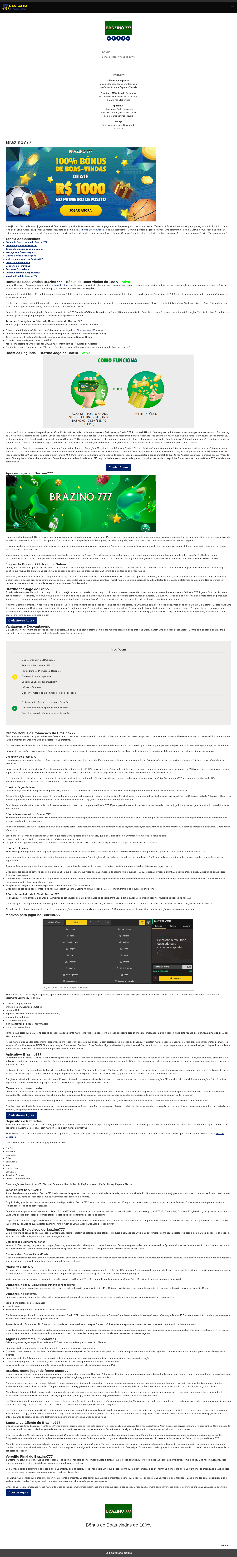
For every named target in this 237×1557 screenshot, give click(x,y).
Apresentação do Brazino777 (21, 245)
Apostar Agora (18, 1492)
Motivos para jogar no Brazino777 (24, 259)
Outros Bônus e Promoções (21, 255)
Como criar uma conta (18, 262)
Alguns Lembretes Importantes (23, 272)
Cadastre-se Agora (21, 620)
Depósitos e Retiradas (18, 266)
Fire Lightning (84, 330)
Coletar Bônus (118, 467)
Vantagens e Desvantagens (21, 252)
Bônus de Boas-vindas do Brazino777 (26, 242)
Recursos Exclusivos (17, 269)
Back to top (226, 1545)
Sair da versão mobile (118, 1552)
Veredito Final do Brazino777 (21, 276)
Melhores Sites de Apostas (92, 229)
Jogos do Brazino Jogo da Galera (24, 249)
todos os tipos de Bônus (57, 285)
